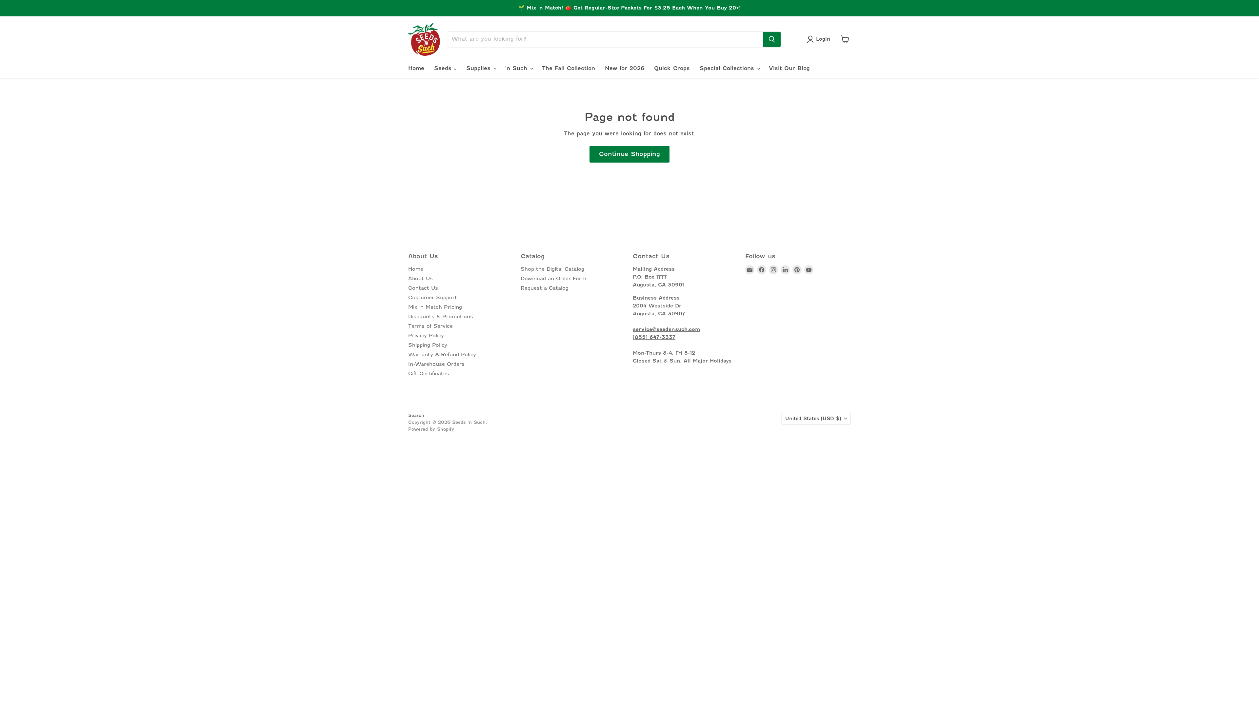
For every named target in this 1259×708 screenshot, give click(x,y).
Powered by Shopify (431, 429)
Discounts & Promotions (440, 317)
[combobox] (605, 39)
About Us (420, 279)
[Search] (772, 39)
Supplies (479, 68)
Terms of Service (430, 326)
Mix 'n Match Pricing (435, 307)
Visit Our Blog (789, 68)
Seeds (444, 68)
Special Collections (728, 68)
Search (416, 415)
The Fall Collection (568, 68)
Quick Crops (672, 68)
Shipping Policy (427, 345)
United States (813, 418)
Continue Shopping (629, 153)
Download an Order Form (553, 279)
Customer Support (432, 298)
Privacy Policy (426, 336)
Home (416, 68)
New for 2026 (624, 68)
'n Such (517, 68)
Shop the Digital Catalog (552, 269)
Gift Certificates (428, 374)
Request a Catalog (545, 288)
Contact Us (423, 288)
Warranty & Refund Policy (442, 355)
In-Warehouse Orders (436, 364)
